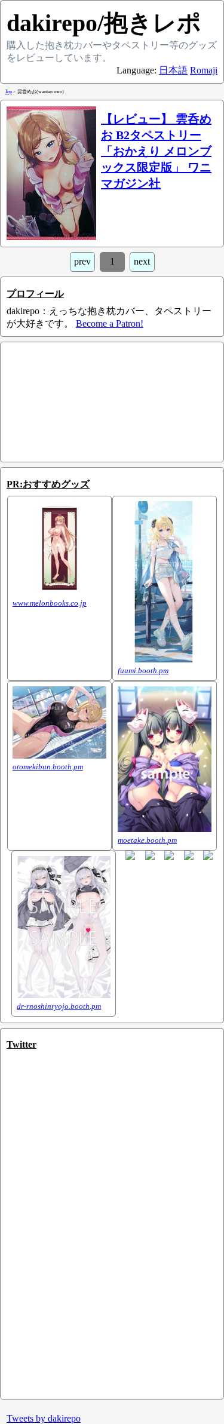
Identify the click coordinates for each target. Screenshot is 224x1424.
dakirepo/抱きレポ (104, 23)
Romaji (203, 70)
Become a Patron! (109, 323)
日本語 (173, 70)
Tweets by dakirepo (44, 1418)
